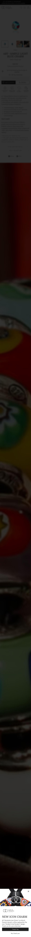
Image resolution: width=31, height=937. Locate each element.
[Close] (28, 891)
